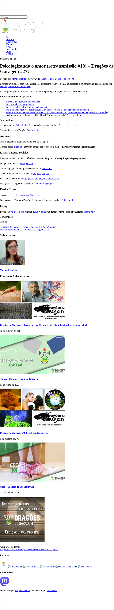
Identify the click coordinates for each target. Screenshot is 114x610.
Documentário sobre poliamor (20, 104)
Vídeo (9, 44)
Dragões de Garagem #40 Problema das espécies (24, 433)
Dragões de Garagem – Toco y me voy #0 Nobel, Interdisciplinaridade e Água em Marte (44, 325)
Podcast (66, 78)
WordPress (52, 590)
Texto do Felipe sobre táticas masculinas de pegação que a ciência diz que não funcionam (47, 109)
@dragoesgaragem (40, 173)
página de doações (23, 125)
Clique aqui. (67, 200)
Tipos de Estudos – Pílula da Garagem (19, 379)
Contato (9, 54)
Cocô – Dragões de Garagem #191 (17, 487)
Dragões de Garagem (51, 78)
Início (8, 37)
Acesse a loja (33, 130)
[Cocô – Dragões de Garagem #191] (32, 481)
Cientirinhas (11, 42)
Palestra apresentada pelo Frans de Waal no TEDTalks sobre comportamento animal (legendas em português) (57, 112)
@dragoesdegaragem (43, 183)
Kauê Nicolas (39, 211)
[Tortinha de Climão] (4, 566)
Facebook (47, 168)
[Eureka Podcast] (31, 566)
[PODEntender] (15, 566)
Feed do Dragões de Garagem (24, 195)
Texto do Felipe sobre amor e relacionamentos (27, 107)
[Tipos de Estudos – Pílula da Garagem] (32, 373)
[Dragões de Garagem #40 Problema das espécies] (32, 427)
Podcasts (10, 39)
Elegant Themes (22, 590)
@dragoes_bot (26, 163)
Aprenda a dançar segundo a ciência (23, 101)
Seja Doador (12, 49)
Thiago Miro (89, 211)
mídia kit (17, 146)
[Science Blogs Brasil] (66, 566)
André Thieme (18, 211)
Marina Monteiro (20, 78)
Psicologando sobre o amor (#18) (15, 86)
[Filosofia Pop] (47, 566)
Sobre (8, 51)
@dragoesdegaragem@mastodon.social (40, 178)
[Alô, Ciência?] (85, 566)
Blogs (8, 46)
